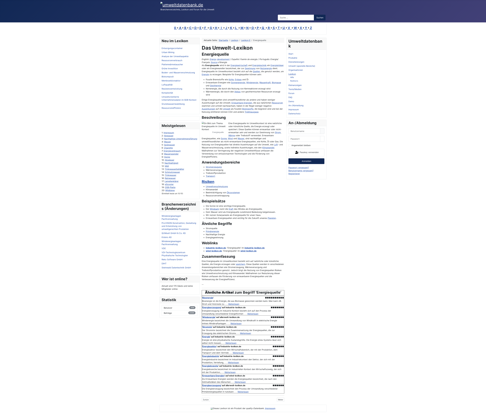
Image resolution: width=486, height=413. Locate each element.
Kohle (231, 79)
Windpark (214, 209)
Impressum (169, 132)
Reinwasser (170, 178)
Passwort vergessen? (298, 167)
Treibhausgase (251, 112)
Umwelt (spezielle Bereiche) (301, 66)
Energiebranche (210, 366)
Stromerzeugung (214, 167)
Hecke (167, 157)
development (223, 59)
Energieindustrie (210, 356)
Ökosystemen (233, 192)
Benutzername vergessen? (300, 170)
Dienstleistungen (296, 62)
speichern (240, 264)
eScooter (169, 184)
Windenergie (252, 82)
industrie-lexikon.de (216, 248)
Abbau (237, 91)
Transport (210, 176)
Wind (230, 138)
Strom (278, 132)
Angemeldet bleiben (301, 145)
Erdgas (238, 79)
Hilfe (292, 77)
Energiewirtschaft (239, 65)
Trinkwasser (170, 175)
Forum (291, 93)
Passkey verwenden (309, 152)
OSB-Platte (170, 187)
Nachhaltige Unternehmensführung (180, 138)
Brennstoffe (247, 109)
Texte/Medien (294, 89)
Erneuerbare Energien (241, 103)
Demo (291, 101)
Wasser (167, 141)
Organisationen (295, 70)
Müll (167, 166)
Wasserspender (171, 154)
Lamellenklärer (172, 181)
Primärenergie (212, 231)
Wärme (231, 135)
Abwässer (169, 160)
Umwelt (226, 109)
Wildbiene (170, 190)
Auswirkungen (208, 109)
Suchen (319, 17)
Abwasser (168, 135)
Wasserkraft (265, 82)
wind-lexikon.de (214, 251)
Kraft (231, 209)
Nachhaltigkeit (171, 163)
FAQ (290, 97)
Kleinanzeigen (295, 85)
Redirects (294, 81)
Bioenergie (207, 297)
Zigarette (168, 148)
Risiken (208, 181)
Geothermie (215, 85)
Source (214, 62)
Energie (205, 74)
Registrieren (294, 173)
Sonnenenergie (238, 82)
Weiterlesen (233, 304)
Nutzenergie (266, 68)
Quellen (256, 71)
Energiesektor (209, 346)
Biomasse (276, 82)
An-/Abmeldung (295, 105)
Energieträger (277, 65)
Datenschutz (294, 113)
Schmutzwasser (172, 172)
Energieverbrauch (172, 151)
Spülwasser (169, 145)
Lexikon (292, 74)
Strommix (207, 327)
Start (290, 54)
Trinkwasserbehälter (174, 169)
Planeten (272, 218)
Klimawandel (268, 147)
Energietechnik (259, 65)
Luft (276, 144)
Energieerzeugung (211, 307)
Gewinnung (250, 68)
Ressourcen (277, 103)
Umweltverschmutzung (217, 186)
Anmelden (306, 161)
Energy (213, 59)
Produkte (292, 58)
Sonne (224, 138)
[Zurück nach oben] (483, 410)
